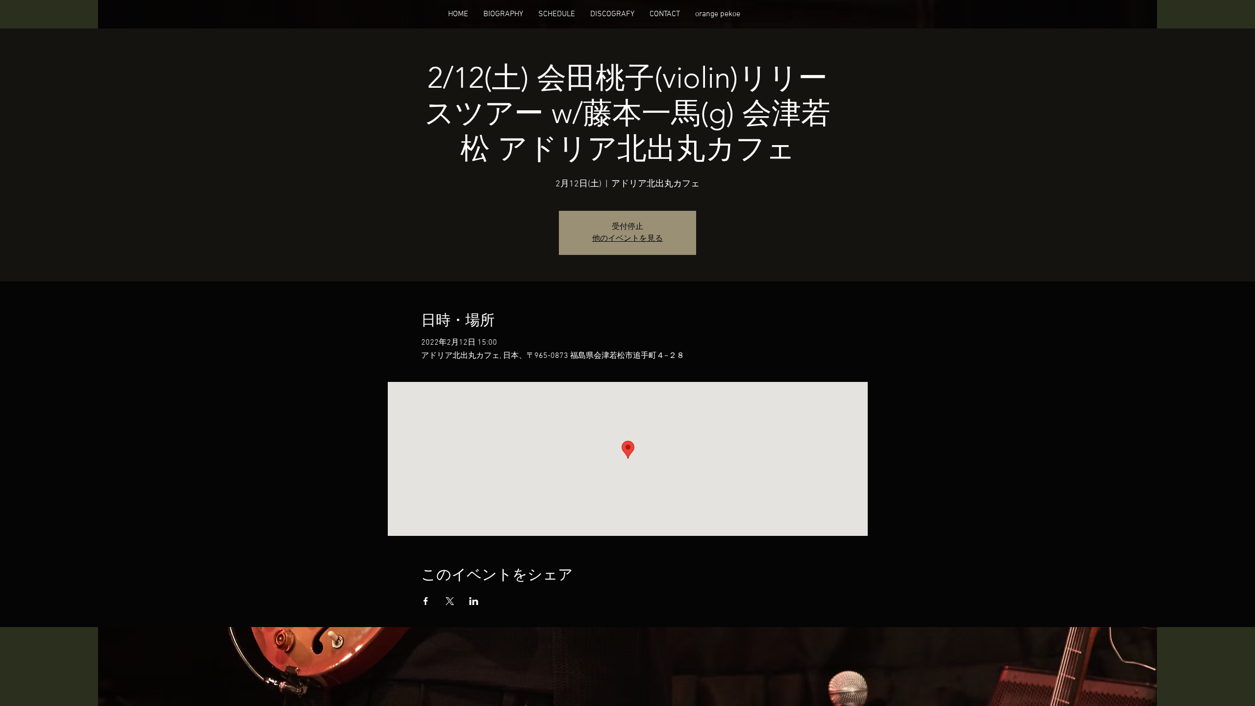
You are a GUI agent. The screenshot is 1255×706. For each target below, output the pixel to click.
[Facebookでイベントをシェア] (425, 601)
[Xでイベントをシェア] (449, 601)
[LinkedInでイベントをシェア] (473, 601)
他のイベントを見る (627, 239)
